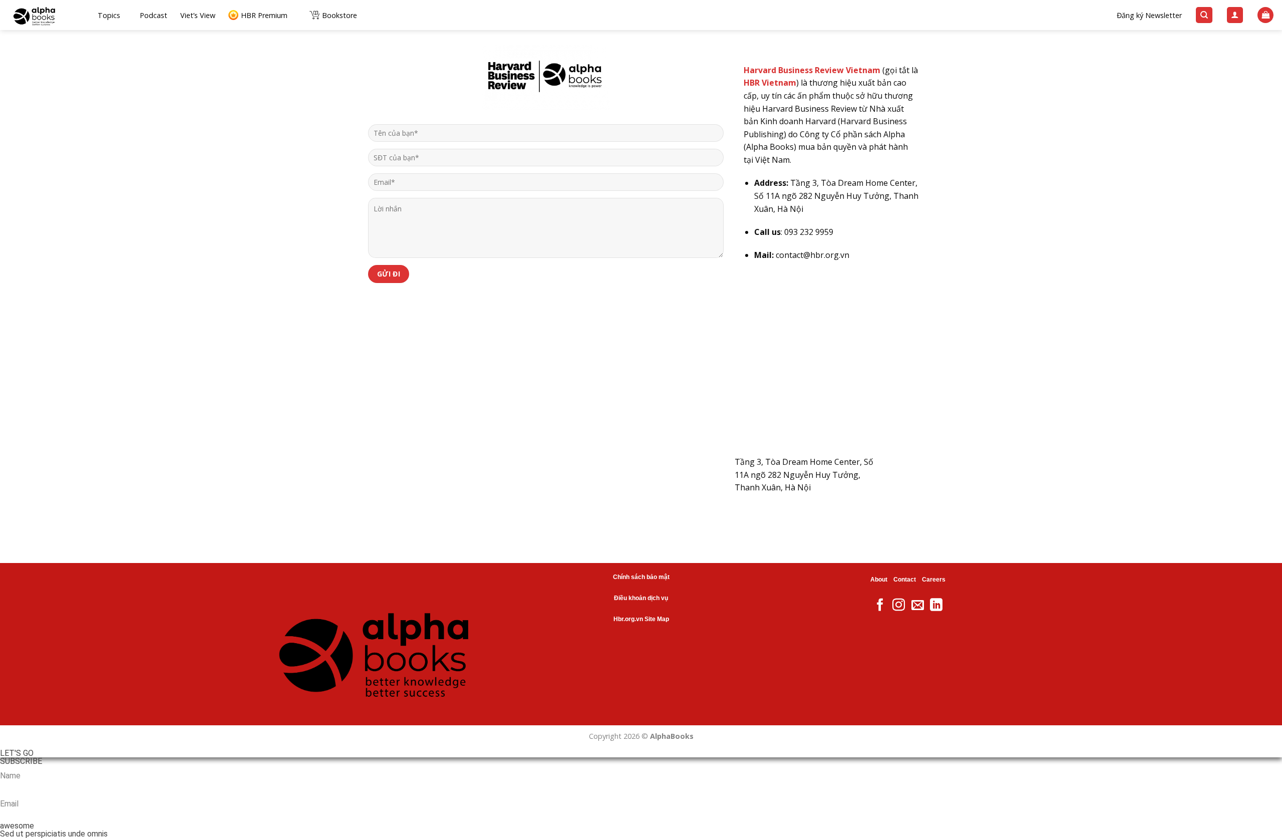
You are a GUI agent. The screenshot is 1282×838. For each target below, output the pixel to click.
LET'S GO (17, 753)
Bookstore (339, 15)
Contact (904, 579)
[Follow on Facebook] (880, 606)
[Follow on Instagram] (898, 606)
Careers (933, 579)
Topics (109, 15)
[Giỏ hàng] (1265, 15)
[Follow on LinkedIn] (936, 606)
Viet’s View (197, 15)
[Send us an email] (917, 606)
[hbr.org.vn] (45, 15)
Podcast (153, 15)
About (878, 579)
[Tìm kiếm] (1204, 15)
